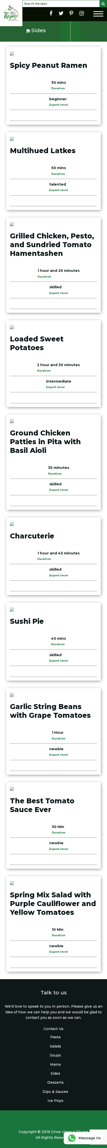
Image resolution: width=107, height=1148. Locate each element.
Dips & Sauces (55, 1091)
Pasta (55, 1037)
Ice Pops (55, 1100)
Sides (55, 1073)
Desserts (55, 1082)
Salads (55, 1046)
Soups (55, 1055)
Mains (55, 1064)
